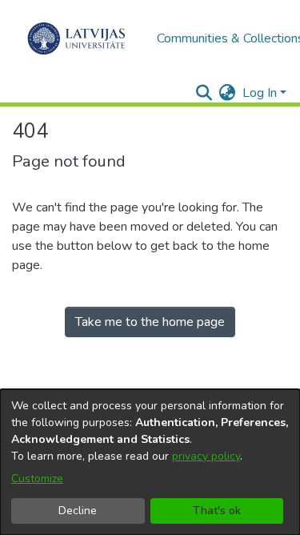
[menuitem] (228, 93)
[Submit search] (204, 93)
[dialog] (150, 462)
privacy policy (206, 456)
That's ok (217, 510)
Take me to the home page (150, 322)
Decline (77, 510)
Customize (37, 478)
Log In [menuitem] (259, 93)
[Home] (76, 38)
